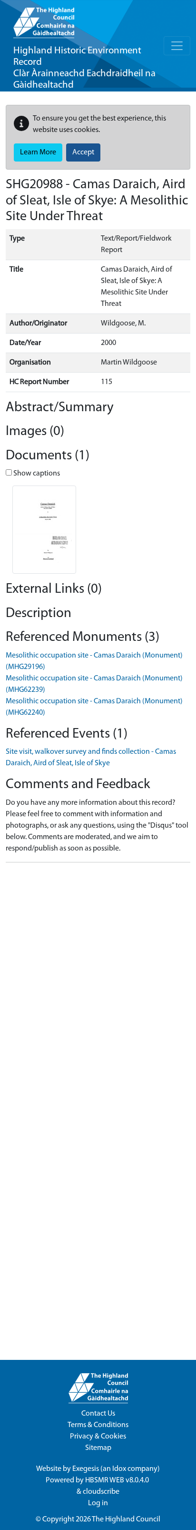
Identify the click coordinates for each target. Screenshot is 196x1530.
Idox (119, 1469)
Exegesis (85, 1469)
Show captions (36, 473)
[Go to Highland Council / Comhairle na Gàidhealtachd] (43, 19)
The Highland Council (126, 1519)
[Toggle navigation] (177, 45)
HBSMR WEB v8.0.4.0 (117, 1480)
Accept (83, 152)
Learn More (38, 152)
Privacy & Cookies (98, 1436)
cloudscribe (101, 1492)
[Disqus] (98, 989)
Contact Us (98, 1414)
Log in (98, 1503)
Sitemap (98, 1448)
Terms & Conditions (98, 1425)
